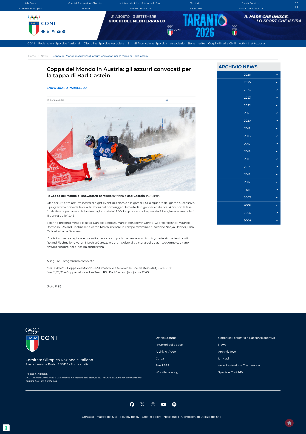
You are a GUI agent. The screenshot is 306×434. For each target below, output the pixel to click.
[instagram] (52, 30)
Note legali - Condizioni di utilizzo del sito (192, 416)
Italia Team (30, 3)
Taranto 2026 (195, 8)
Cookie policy (151, 416)
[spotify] (62, 30)
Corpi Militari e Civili (222, 43)
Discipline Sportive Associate (104, 43)
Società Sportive (250, 3)
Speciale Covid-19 (230, 372)
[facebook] (41, 30)
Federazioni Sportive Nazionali (59, 43)
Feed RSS (162, 365)
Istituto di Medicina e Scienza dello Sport (140, 3)
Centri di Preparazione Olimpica (85, 3)
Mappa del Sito (107, 416)
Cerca (160, 358)
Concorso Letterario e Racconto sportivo (246, 337)
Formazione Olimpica (30, 8)
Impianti (85, 8)
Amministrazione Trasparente (239, 365)
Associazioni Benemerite (187, 43)
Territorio (195, 3)
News (222, 344)
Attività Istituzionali (252, 43)
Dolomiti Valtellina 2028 (250, 8)
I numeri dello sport (169, 344)
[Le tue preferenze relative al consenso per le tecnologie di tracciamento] (6, 427)
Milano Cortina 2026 (140, 8)
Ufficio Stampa (166, 337)
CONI (31, 43)
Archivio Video (166, 351)
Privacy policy (129, 416)
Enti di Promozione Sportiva (147, 43)
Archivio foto (227, 351)
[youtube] (57, 30)
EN (296, 2)
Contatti (88, 416)
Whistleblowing (167, 372)
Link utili (224, 358)
